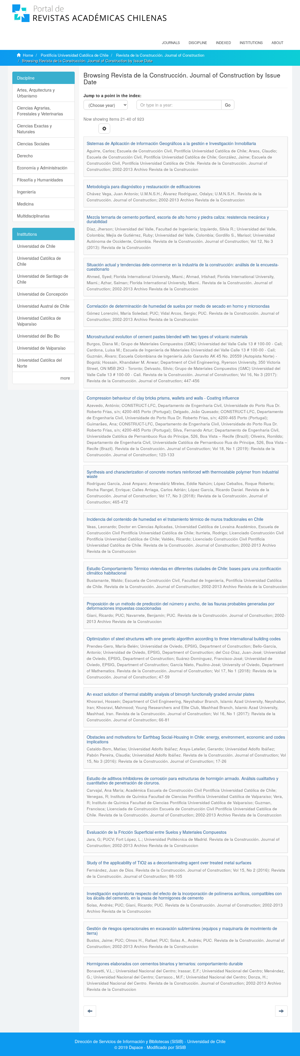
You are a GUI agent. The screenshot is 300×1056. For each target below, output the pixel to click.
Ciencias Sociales (33, 143)
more (65, 378)
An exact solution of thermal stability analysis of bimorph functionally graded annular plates (170, 694)
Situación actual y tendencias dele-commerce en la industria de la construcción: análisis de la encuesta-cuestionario (183, 267)
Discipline (198, 42)
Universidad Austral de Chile (43, 306)
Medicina (25, 204)
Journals (171, 42)
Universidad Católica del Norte (39, 363)
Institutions (251, 42)
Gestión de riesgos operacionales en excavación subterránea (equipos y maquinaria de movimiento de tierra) (182, 930)
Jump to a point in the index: (112, 95)
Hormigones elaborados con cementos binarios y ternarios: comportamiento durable (165, 963)
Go (228, 105)
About (277, 42)
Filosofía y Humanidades (40, 180)
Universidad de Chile (36, 246)
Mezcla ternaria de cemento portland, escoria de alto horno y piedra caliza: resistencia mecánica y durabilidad (178, 219)
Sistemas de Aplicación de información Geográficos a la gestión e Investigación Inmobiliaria (171, 143)
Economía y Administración (42, 168)
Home (28, 55)
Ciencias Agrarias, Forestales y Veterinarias (40, 111)
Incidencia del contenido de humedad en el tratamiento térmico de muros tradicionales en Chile (175, 519)
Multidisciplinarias (33, 216)
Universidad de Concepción (42, 294)
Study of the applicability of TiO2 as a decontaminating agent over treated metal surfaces (169, 862)
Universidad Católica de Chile (39, 261)
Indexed (223, 42)
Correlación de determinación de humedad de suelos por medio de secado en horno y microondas (178, 306)
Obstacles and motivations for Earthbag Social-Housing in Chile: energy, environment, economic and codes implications (186, 739)
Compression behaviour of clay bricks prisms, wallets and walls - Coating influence (163, 398)
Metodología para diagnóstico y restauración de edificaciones (143, 186)
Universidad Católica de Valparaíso (39, 321)
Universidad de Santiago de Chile (42, 279)
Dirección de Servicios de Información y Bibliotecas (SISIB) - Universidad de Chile (150, 1041)
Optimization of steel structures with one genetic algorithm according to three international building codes (184, 638)
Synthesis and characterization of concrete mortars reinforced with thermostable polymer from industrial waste (183, 474)
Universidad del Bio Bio (38, 336)
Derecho (25, 156)
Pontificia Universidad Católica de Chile (74, 55)
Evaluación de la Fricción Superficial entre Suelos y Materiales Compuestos (156, 832)
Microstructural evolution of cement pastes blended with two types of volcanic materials (167, 336)
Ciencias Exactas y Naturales (34, 128)
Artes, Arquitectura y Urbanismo (36, 93)
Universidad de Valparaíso (41, 348)
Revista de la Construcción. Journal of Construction (160, 55)
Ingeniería (26, 192)
